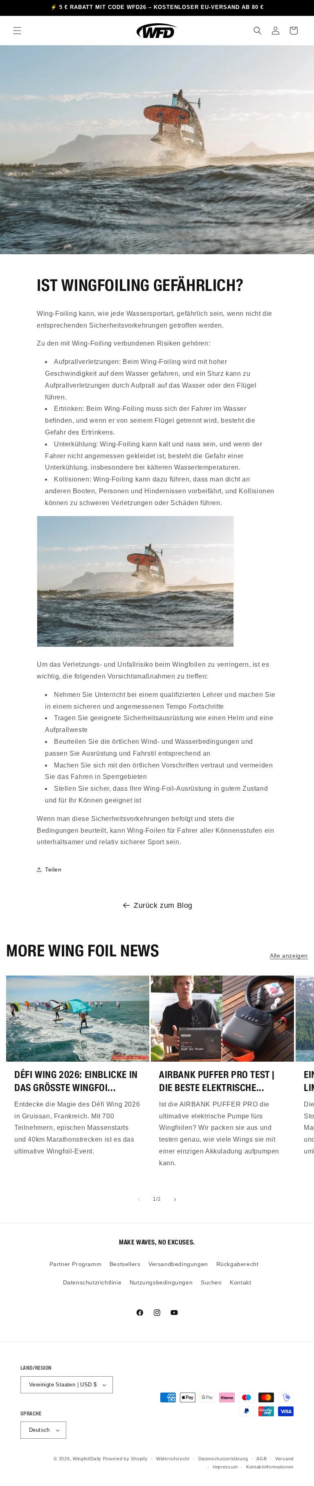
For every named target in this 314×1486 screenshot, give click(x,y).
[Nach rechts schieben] (175, 1200)
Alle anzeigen (289, 955)
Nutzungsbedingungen (161, 1282)
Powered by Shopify (125, 1458)
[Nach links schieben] (139, 1200)
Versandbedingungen (178, 1264)
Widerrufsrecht (173, 1458)
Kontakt (240, 1282)
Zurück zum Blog (163, 905)
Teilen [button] (53, 869)
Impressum (225, 1466)
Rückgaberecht (237, 1264)
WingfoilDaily (87, 1458)
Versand (284, 1458)
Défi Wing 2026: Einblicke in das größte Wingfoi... (76, 1081)
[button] (17, 31)
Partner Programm (75, 1264)
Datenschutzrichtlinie (92, 1282)
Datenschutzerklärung (223, 1458)
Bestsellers (125, 1264)
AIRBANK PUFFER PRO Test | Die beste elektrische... (217, 1081)
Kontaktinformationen (270, 1466)
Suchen (211, 1282)
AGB (261, 1458)
